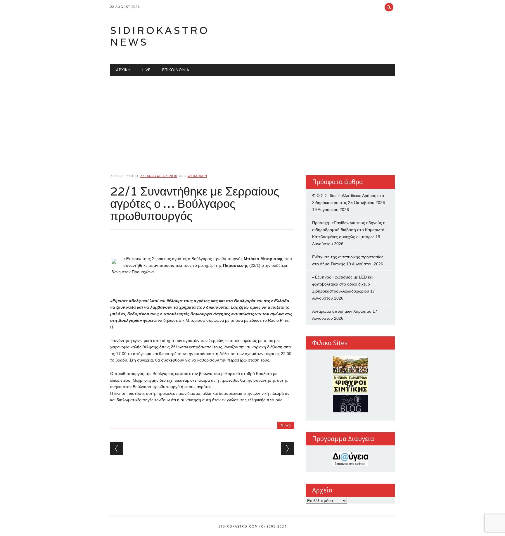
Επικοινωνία (175, 69)
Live (146, 69)
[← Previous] (116, 448)
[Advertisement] (252, 120)
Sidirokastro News (160, 36)
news (286, 425)
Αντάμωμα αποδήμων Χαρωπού (341, 311)
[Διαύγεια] (350, 459)
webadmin (197, 176)
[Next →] (287, 448)
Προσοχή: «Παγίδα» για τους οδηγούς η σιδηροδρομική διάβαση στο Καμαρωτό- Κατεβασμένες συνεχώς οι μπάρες (349, 229)
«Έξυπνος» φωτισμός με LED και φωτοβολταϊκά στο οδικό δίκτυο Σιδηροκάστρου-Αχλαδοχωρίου (342, 284)
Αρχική (123, 69)
